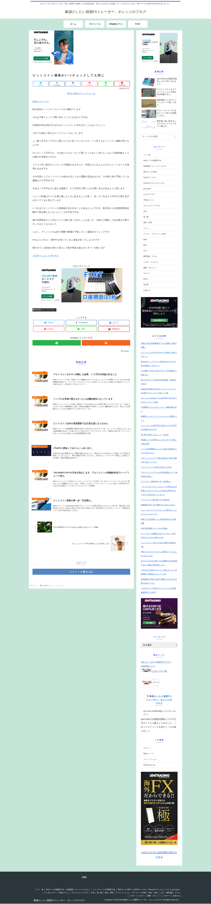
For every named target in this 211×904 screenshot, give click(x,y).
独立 (145, 245)
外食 (145, 239)
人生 (145, 251)
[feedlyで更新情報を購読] (56, 343)
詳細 (84, 877)
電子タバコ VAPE (150, 172)
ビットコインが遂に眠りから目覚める (155, 500)
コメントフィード (150, 759)
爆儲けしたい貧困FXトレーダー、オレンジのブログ (159, 699)
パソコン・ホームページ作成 (154, 234)
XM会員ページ (148, 666)
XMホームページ (40, 101)
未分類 (145, 284)
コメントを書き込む (81, 571)
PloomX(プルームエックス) (153, 183)
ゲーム (145, 228)
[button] (175, 136)
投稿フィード (148, 754)
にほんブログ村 (159, 671)
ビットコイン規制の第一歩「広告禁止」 (156, 481)
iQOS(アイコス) (149, 177)
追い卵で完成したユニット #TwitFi (155, 435)
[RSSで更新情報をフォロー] (106, 343)
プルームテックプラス (151, 206)
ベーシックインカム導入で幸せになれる (156, 467)
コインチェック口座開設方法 (104, 889)
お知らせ (146, 290)
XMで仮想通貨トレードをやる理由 (154, 528)
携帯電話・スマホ (150, 256)
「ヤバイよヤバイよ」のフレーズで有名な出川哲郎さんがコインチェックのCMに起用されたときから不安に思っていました (159, 491)
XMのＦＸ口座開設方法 (152, 160)
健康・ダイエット (150, 268)
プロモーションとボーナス (45, 255)
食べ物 (145, 217)
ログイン (146, 748)
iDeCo (145, 279)
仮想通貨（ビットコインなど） (45, 310)
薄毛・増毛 (147, 222)
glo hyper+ (147, 189)
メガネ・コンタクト (151, 262)
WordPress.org (149, 765)
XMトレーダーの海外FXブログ (156, 662)
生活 (145, 211)
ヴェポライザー (149, 194)
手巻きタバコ (148, 200)
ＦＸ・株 (146, 155)
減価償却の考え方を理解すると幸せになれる (158, 505)
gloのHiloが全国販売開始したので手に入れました (159, 712)
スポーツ (146, 273)
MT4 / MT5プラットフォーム (81, 93)
